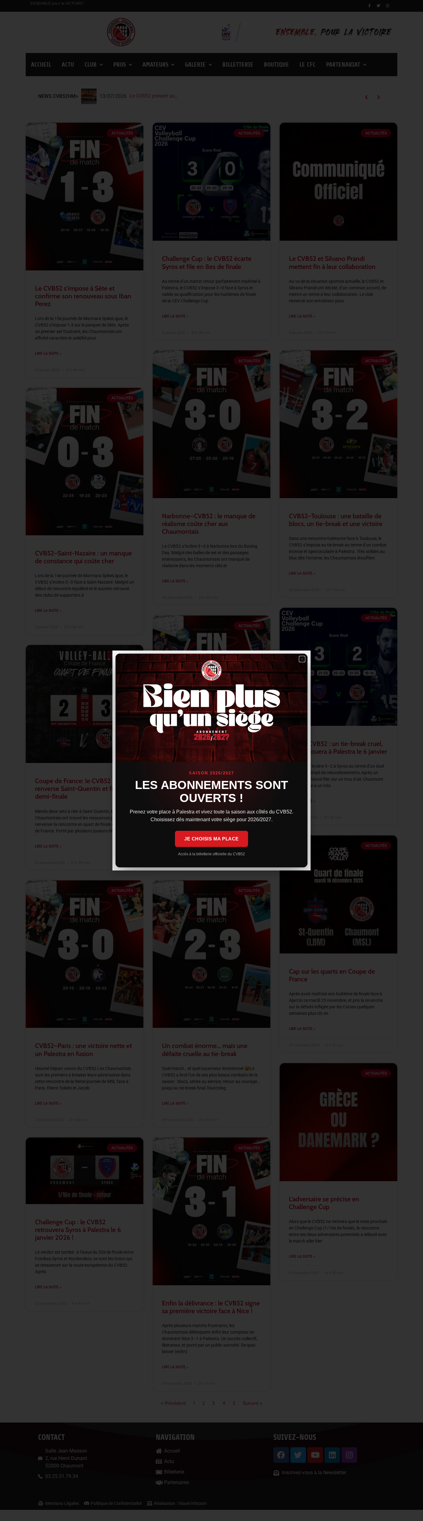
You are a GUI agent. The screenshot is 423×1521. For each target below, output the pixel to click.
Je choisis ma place (211, 838)
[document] (211, 760)
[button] (302, 659)
